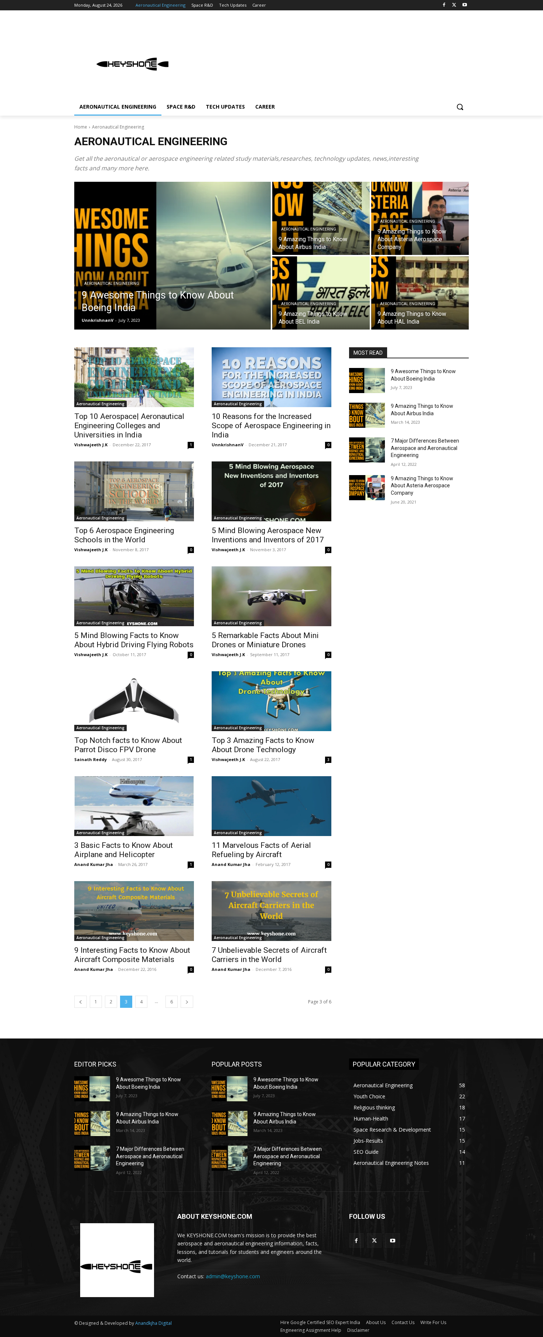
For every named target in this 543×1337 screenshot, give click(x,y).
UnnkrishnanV (227, 444)
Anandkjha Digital (153, 1323)
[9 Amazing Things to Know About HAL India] (420, 293)
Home (80, 127)
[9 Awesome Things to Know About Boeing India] (172, 256)
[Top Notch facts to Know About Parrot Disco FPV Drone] (134, 701)
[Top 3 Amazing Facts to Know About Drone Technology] (271, 701)
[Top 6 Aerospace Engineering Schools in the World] (134, 491)
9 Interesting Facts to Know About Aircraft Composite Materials (132, 955)
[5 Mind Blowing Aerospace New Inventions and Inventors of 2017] (271, 491)
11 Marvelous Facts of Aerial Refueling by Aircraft (261, 850)
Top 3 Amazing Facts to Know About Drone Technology (263, 745)
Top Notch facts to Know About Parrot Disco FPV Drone (128, 745)
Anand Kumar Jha (93, 864)
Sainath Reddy (90, 759)
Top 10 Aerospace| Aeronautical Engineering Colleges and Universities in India (129, 425)
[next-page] (187, 1002)
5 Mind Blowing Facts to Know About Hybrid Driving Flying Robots (134, 640)
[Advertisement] (326, 57)
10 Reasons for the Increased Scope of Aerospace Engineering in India (271, 425)
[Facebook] (444, 5)
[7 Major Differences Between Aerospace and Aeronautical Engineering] (367, 450)
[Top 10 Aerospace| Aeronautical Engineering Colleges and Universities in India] (134, 377)
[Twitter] (454, 5)
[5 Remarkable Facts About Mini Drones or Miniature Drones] (271, 596)
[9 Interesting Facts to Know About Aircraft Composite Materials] (134, 911)
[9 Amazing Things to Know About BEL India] (321, 293)
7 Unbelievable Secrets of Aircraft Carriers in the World (269, 955)
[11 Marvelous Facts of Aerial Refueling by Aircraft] (271, 806)
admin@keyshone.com (233, 1276)
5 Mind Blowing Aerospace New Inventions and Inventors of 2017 (268, 535)
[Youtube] (464, 5)
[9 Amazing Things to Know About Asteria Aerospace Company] (367, 487)
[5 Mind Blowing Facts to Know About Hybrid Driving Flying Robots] (134, 596)
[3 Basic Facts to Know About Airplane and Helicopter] (134, 806)
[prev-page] (80, 1002)
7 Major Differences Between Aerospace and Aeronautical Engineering (425, 448)
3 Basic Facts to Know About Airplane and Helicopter (123, 850)
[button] (460, 107)
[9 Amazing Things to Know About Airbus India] (321, 218)
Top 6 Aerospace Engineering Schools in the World (124, 535)
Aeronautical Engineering (111, 284)
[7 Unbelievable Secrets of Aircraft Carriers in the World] (271, 911)
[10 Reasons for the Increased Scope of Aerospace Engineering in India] (271, 377)
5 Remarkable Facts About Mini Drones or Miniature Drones (265, 640)
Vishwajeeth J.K (90, 444)
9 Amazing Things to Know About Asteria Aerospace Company (422, 485)
